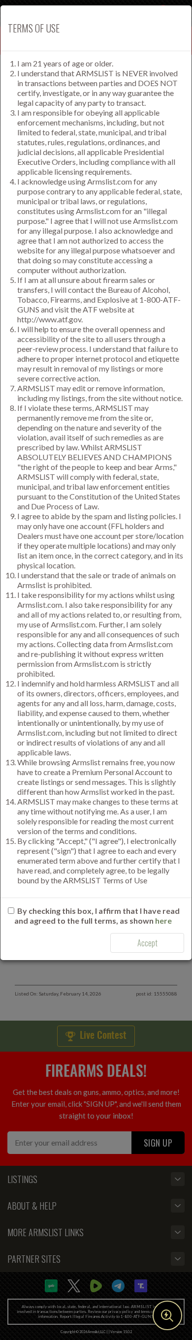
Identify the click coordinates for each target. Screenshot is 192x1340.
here (163, 920)
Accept (147, 943)
